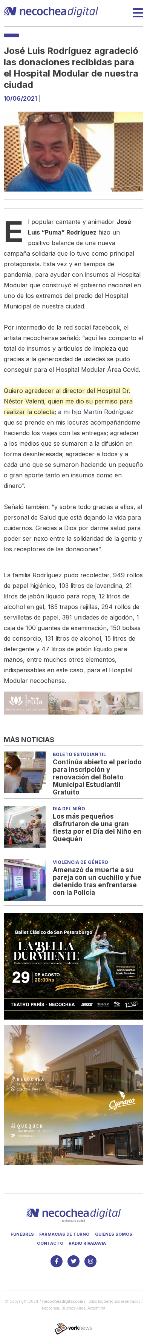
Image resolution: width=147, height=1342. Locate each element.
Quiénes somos (113, 1234)
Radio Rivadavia (87, 1243)
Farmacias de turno (64, 1234)
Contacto (50, 1243)
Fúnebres (22, 1234)
